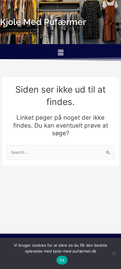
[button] (60, 52)
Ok (62, 260)
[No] (114, 253)
